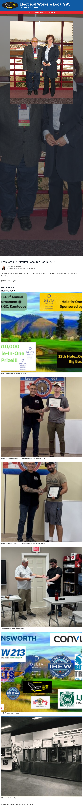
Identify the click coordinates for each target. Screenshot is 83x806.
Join (29, 12)
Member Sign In (40, 12)
